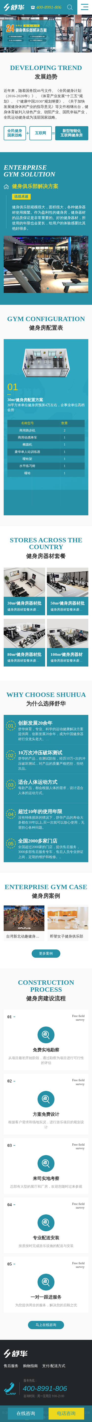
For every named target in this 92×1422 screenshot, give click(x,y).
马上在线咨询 (46, 1325)
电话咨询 (66, 1413)
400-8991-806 (48, 7)
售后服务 (11, 1366)
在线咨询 (25, 1413)
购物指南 (30, 1366)
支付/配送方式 (53, 1366)
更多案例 (46, 953)
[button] (44, 288)
